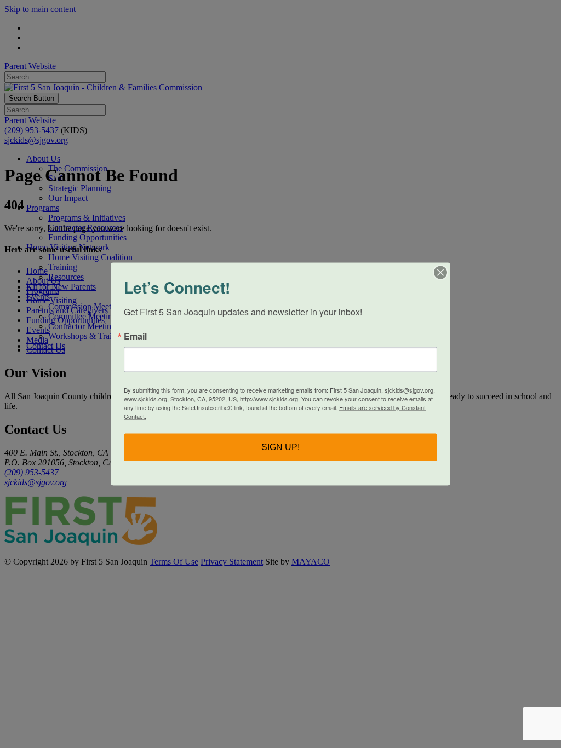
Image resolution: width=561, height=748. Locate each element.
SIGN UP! (280, 447)
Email (135, 336)
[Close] (440, 272)
